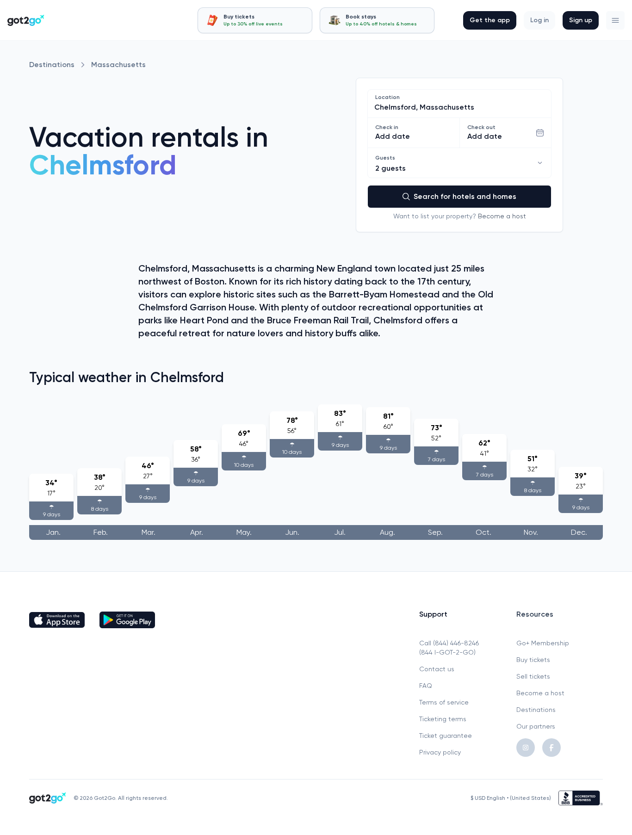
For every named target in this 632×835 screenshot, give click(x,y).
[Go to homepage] (25, 20)
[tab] (255, 20)
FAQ (425, 685)
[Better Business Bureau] (580, 798)
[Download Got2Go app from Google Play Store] (127, 620)
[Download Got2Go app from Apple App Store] (57, 620)
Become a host (502, 216)
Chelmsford (103, 165)
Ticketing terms (442, 719)
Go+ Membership (542, 643)
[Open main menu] (615, 20)
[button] (615, 20)
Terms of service (444, 702)
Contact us (436, 669)
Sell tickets (533, 676)
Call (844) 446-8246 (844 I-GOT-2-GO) (449, 647)
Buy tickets (533, 659)
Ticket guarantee (445, 735)
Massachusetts (118, 64)
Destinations (51, 64)
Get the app (490, 20)
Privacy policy (440, 752)
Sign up (580, 20)
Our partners (535, 726)
